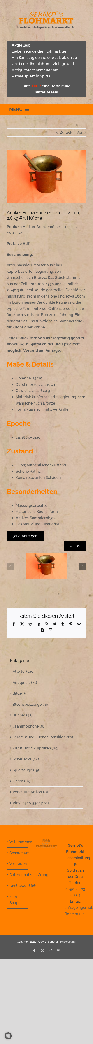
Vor (80, 132)
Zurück (66, 132)
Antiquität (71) (25, 682)
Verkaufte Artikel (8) (30, 792)
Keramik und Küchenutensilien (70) (43, 737)
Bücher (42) (23, 715)
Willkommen (17, 842)
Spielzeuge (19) (26, 770)
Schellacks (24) (26, 759)
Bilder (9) (20, 693)
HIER (36, 86)
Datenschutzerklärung (17, 875)
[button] (10, 566)
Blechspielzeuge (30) (31, 704)
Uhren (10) (21, 781)
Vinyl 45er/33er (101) (31, 803)
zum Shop (14, 900)
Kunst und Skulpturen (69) (35, 748)
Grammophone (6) (28, 726)
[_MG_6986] (46, 555)
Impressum (67, 941)
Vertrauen (17, 864)
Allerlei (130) (24, 671)
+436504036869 (17, 886)
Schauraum (17, 853)
